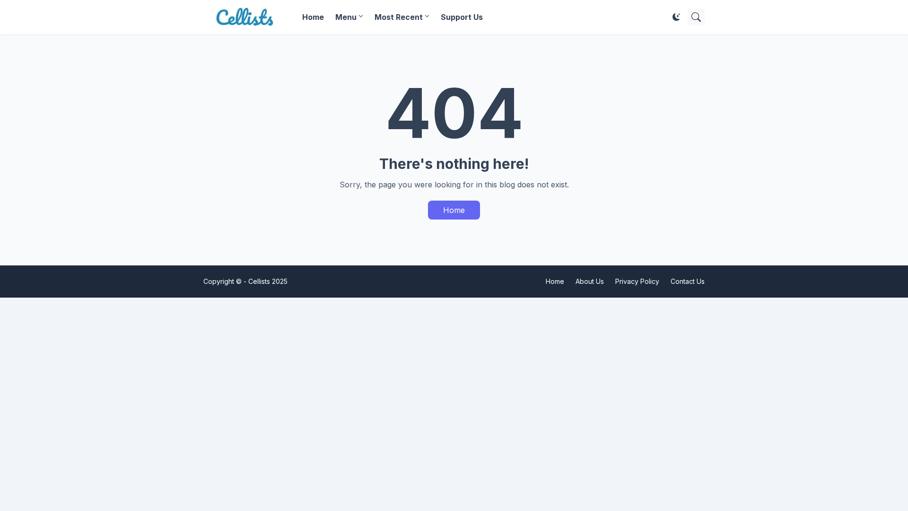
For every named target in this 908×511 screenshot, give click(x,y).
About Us (590, 281)
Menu (346, 17)
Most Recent (399, 17)
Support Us (462, 17)
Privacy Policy (637, 281)
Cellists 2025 (268, 281)
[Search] (696, 17)
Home (313, 17)
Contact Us (688, 281)
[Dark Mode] (676, 17)
